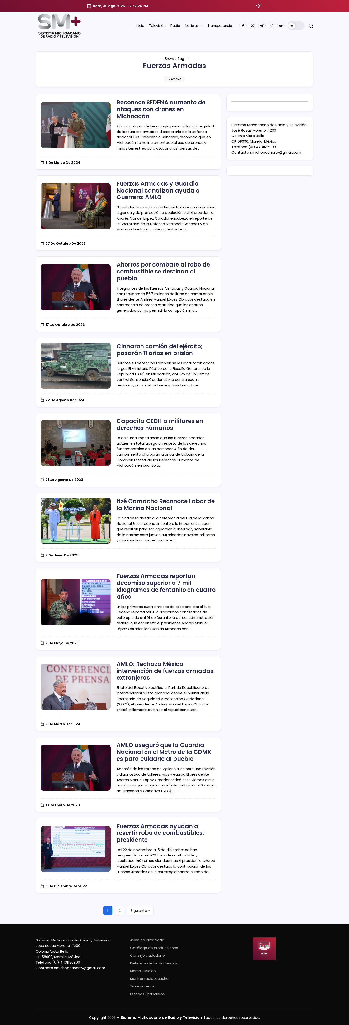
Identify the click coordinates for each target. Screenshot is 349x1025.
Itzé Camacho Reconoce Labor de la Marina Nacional (166, 504)
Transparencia (143, 986)
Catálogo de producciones (154, 947)
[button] (296, 25)
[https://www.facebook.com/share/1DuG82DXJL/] (243, 25)
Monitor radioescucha (149, 978)
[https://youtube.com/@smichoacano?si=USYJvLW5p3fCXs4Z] (281, 25)
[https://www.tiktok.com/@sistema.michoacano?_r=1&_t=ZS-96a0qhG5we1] (262, 25)
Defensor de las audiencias (154, 963)
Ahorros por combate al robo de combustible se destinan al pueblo (163, 271)
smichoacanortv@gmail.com (275, 152)
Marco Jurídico (143, 970)
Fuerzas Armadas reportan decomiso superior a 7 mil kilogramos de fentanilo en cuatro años (166, 586)
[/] (252, 25)
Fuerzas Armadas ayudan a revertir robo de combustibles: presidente (160, 833)
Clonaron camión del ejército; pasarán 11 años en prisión (160, 349)
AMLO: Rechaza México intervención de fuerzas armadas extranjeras (165, 671)
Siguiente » (140, 910)
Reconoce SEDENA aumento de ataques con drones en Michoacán (161, 109)
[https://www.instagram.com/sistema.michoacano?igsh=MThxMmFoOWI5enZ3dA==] (271, 25)
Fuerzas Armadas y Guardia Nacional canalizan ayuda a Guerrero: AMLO (158, 190)
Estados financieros (147, 994)
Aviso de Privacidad (147, 939)
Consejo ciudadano (147, 955)
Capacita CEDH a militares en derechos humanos (160, 424)
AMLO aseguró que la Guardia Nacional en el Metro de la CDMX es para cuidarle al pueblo (164, 752)
